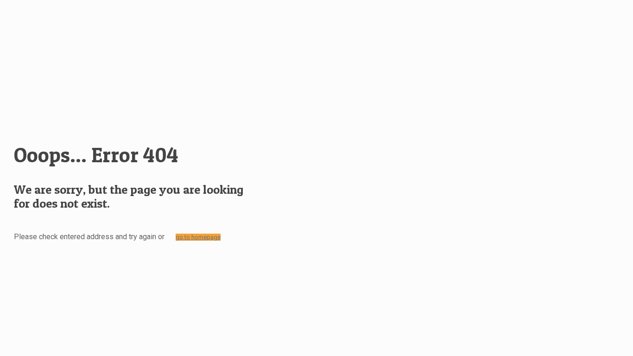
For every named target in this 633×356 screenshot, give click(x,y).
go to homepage (198, 237)
